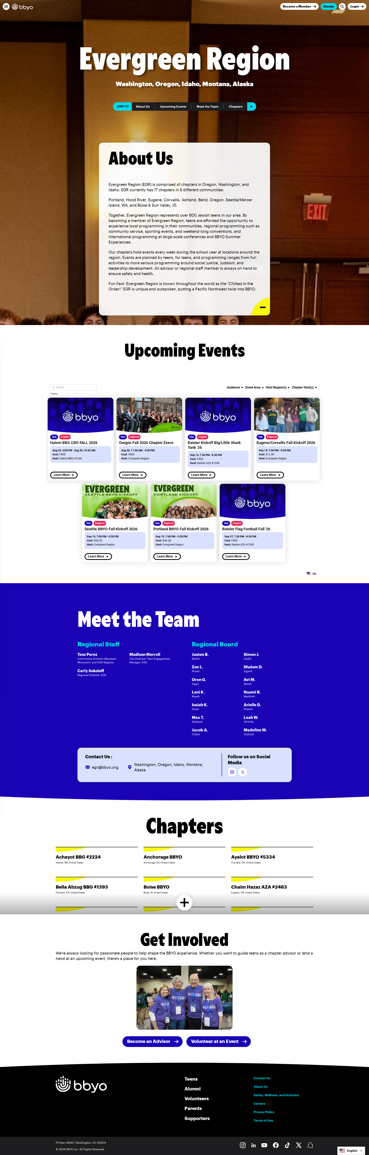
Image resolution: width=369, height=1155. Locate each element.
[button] (6, 6)
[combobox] (351, 1151)
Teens (191, 1079)
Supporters (197, 1118)
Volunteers (196, 1098)
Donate (328, 6)
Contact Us (262, 1078)
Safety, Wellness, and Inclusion (276, 1095)
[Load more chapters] (185, 903)
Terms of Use (263, 1120)
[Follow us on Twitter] (242, 772)
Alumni (192, 1088)
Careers (259, 1103)
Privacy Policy (264, 1112)
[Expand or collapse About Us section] (260, 306)
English (352, 1151)
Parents (193, 1108)
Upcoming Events (173, 106)
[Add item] (251, 106)
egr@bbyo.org (105, 767)
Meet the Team (208, 106)
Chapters (236, 106)
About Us (143, 106)
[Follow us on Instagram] (232, 772)
